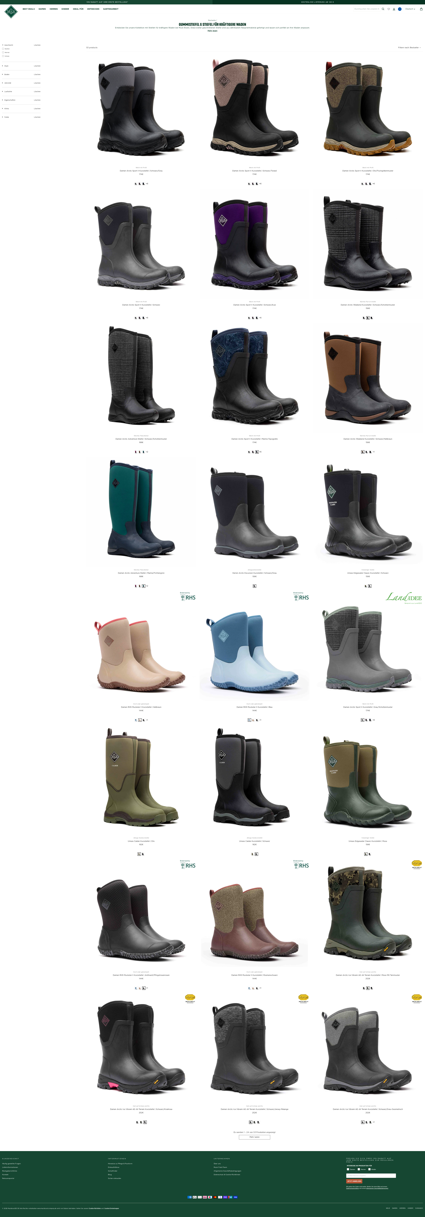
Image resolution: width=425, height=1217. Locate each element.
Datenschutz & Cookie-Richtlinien (227, 1174)
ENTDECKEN (93, 9)
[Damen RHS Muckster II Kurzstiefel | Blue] (254, 646)
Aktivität (7, 83)
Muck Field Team (220, 1167)
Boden (6, 74)
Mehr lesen (212, 31)
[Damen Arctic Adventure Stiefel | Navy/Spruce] (141, 512)
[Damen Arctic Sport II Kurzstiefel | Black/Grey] (141, 110)
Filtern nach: (408, 48)
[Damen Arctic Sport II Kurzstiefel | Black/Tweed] (254, 110)
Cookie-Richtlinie (95, 1208)
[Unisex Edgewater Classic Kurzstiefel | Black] (368, 512)
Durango (419, 1208)
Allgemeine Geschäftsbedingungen (227, 1171)
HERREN (54, 9)
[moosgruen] (366, 586)
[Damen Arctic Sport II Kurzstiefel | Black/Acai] (254, 244)
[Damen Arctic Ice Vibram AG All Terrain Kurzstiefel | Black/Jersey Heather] (254, 1048)
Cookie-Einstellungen (111, 1208)
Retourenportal (8, 1178)
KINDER (65, 9)
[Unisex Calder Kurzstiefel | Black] (254, 780)
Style (6, 66)
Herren (402, 1208)
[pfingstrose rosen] (144, 720)
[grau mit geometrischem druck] (362, 1122)
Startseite (212, 20)
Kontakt (5, 1174)
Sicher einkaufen (114, 1178)
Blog (110, 1174)
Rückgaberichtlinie (9, 1171)
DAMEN (42, 9)
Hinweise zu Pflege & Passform (120, 1163)
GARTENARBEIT (110, 9)
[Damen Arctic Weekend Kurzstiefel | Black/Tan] (368, 378)
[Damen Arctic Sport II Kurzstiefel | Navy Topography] (254, 378)
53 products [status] (91, 48)
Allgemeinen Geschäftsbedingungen (377, 1188)
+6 (147, 184)
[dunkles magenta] (136, 452)
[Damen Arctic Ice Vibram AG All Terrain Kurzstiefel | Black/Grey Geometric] (368, 1048)
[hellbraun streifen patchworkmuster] (140, 720)
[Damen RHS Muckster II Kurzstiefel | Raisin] (254, 914)
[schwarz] (364, 318)
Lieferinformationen (10, 1167)
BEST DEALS (29, 9)
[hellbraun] (139, 452)
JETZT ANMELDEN (354, 1181)
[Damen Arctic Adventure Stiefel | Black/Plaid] (141, 378)
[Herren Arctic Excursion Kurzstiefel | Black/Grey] (254, 512)
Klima (6, 108)
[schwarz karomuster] (368, 318)
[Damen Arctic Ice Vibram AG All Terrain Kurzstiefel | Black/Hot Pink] (141, 1048)
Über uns (217, 1163)
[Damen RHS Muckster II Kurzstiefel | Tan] (141, 646)
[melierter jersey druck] (364, 988)
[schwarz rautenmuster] (371, 318)
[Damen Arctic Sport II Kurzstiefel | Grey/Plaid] (368, 646)
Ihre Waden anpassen (299, 28)
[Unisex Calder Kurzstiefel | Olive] (141, 780)
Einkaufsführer (114, 1167)
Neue (388, 1208)
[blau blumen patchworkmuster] (136, 720)
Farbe (6, 117)
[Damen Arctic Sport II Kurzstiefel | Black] (141, 244)
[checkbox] (21, 49)
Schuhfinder (112, 1171)
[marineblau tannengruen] (143, 452)
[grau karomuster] (136, 183)
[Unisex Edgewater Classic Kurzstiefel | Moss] (368, 780)
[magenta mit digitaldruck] (139, 183)
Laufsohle (8, 91)
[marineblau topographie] (143, 183)
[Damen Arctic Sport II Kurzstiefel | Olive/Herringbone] (368, 110)
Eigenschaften (9, 100)
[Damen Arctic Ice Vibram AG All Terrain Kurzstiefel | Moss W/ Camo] (368, 914)
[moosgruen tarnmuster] (368, 988)
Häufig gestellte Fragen (11, 1163)
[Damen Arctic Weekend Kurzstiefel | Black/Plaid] (368, 244)
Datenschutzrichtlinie (352, 1188)
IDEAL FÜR (78, 9)
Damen (394, 1208)
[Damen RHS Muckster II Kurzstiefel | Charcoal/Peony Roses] (141, 914)
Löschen (37, 45)
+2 (147, 452)
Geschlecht (8, 45)
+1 (374, 452)
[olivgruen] (139, 854)
